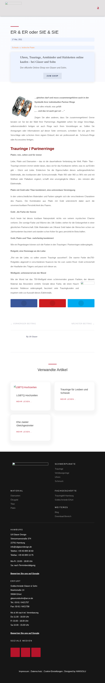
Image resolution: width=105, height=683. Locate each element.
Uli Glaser (33, 336)
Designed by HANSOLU (75, 671)
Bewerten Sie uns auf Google (25, 573)
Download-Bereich (63, 516)
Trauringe (59, 469)
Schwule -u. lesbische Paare (23, 48)
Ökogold (14, 500)
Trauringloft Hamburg (64, 495)
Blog (57, 512)
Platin (13, 508)
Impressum (24, 671)
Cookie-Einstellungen (53, 671)
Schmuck (59, 481)
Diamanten (15, 495)
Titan (13, 504)
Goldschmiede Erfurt (64, 500)
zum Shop (52, 76)
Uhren (57, 477)
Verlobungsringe (62, 473)
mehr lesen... (24, 402)
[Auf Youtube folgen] (36, 652)
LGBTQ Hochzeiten (27, 395)
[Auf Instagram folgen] (25, 652)
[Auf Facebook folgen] (15, 652)
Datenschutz (36, 671)
